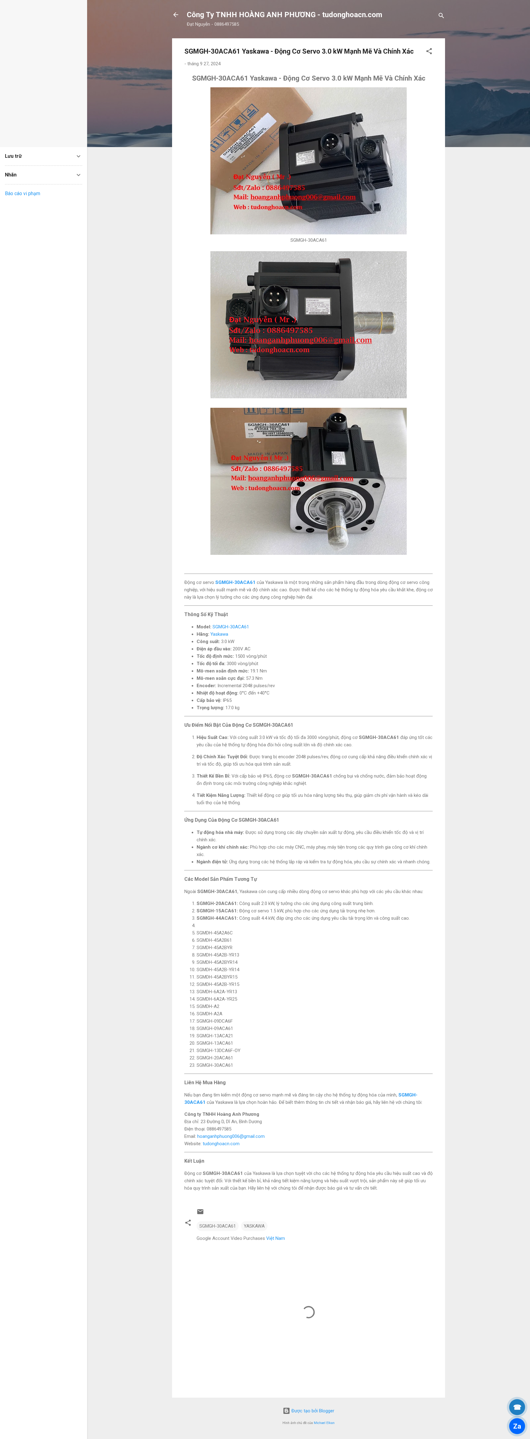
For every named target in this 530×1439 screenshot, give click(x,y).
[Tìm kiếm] (441, 16)
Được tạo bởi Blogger (312, 1411)
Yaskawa (219, 634)
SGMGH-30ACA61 (235, 582)
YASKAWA (254, 1226)
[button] (429, 52)
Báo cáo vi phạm (22, 193)
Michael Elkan (324, 1423)
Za (517, 1426)
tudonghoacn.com (221, 1143)
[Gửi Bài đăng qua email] (200, 1214)
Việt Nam (275, 1238)
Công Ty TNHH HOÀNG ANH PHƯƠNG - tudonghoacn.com (284, 14)
